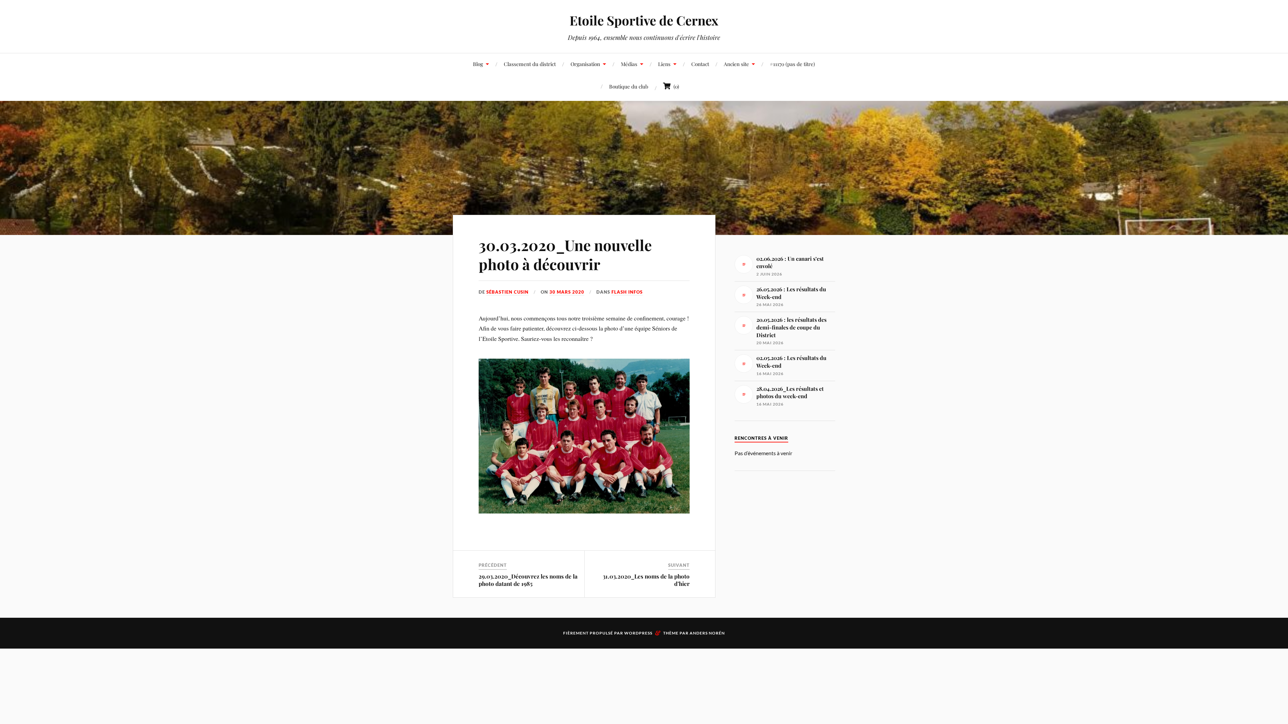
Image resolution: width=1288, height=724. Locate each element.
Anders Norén (707, 633)
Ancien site (736, 63)
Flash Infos (627, 292)
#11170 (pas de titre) (792, 63)
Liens (664, 63)
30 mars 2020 (566, 292)
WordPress (638, 633)
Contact (700, 63)
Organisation (585, 63)
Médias (629, 63)
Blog (478, 63)
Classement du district (530, 63)
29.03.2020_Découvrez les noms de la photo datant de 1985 (528, 579)
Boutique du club (628, 86)
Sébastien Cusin (507, 292)
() (675, 86)
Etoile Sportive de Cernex (644, 20)
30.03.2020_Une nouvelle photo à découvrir (565, 254)
